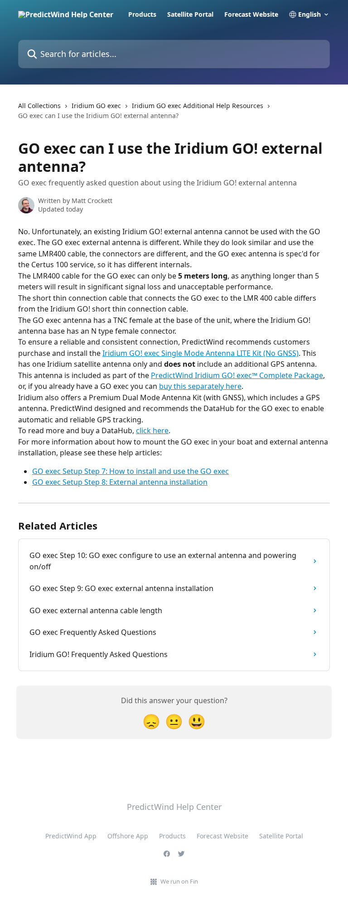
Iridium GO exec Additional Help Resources (197, 105)
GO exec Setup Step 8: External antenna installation (120, 482)
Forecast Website (251, 14)
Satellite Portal (190, 14)
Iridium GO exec (96, 105)
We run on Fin (179, 881)
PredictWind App (71, 836)
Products (142, 14)
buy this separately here (200, 386)
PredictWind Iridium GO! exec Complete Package (237, 375)
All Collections (39, 105)
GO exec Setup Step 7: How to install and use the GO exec (130, 471)
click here (152, 430)
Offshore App (127, 836)
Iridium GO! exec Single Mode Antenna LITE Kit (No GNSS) (200, 353)
